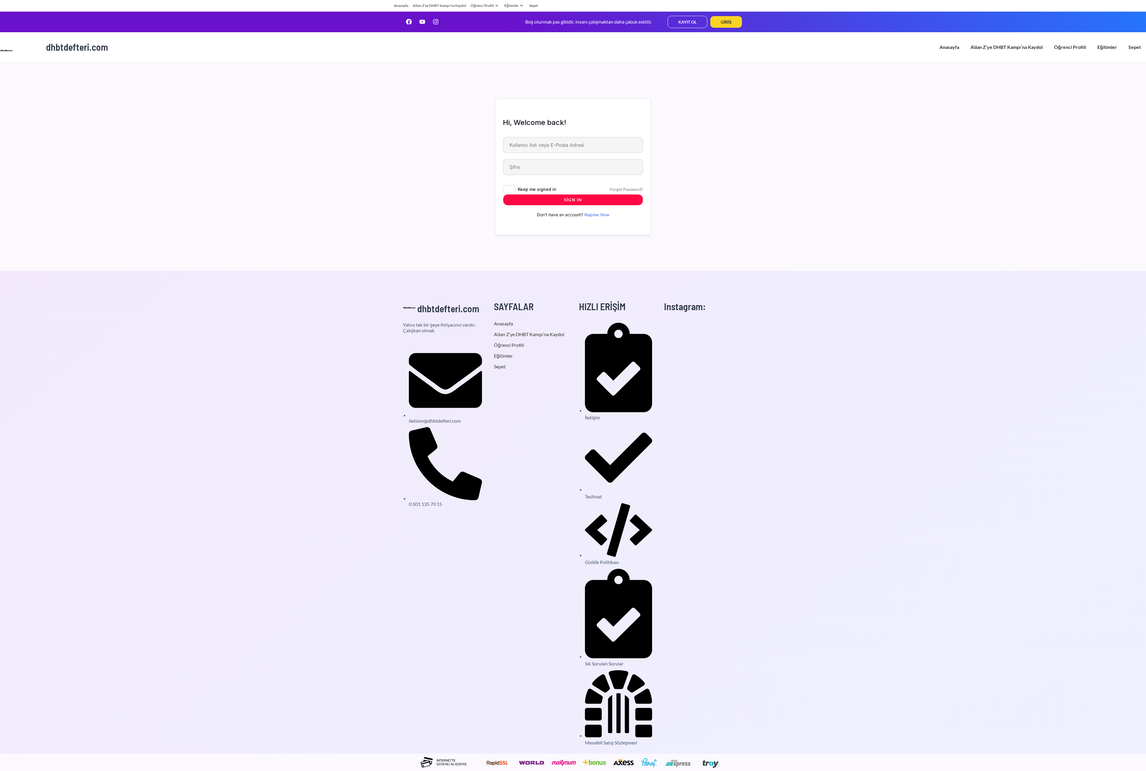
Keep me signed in (537, 189)
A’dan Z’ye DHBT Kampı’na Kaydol (439, 5)
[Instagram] (436, 22)
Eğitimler (511, 5)
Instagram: (685, 306)
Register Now (596, 214)
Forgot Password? (626, 189)
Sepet (533, 5)
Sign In (573, 199)
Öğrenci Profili (482, 5)
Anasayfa (401, 5)
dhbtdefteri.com (77, 46)
